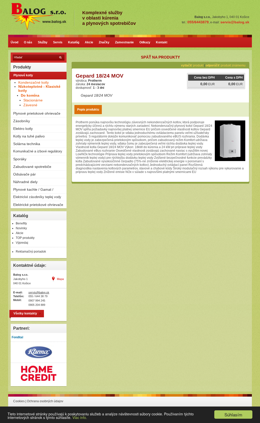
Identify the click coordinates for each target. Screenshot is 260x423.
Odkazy (144, 42)
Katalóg (73, 42)
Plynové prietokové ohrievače (36, 113)
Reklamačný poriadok (31, 251)
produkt (192, 65)
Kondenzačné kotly (33, 82)
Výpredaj (22, 242)
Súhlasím (233, 414)
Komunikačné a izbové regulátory (37, 151)
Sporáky (19, 159)
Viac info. (79, 417)
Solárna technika (26, 144)
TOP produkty (25, 238)
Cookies (19, 401)
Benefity (21, 223)
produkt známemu (226, 65)
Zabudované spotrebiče (32, 167)
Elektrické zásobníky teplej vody (37, 197)
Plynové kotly (23, 75)
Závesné (30, 105)
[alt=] (42, 29)
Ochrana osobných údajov (45, 401)
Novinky (21, 228)
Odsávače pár (24, 174)
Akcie (89, 42)
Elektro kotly (23, 129)
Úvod (14, 42)
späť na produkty (160, 57)
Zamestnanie (124, 42)
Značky (104, 42)
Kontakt (161, 42)
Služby (42, 42)
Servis (57, 42)
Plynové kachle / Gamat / (33, 189)
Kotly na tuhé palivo (29, 136)
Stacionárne (33, 100)
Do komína (30, 95)
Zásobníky (21, 121)
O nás (28, 42)
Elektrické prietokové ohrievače (38, 205)
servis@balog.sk (38, 292)
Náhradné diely (25, 182)
